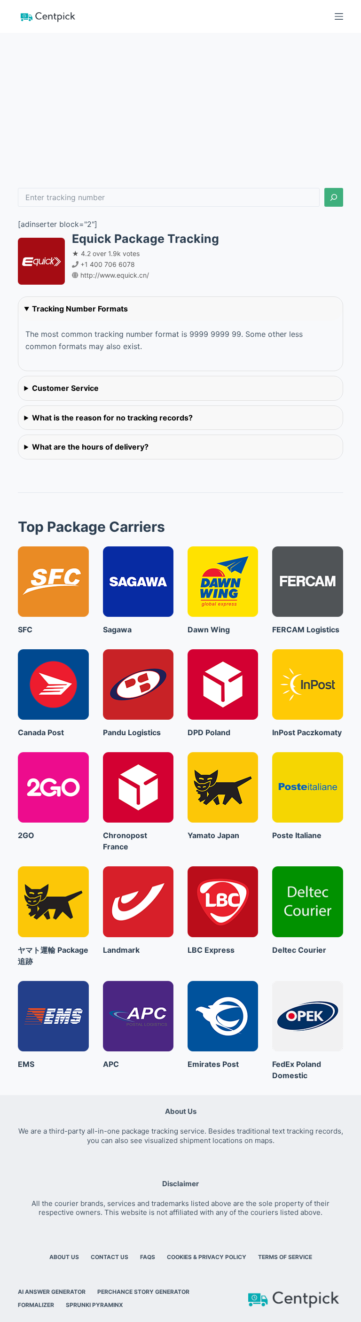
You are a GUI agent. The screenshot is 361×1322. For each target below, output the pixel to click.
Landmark (121, 950)
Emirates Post (213, 1064)
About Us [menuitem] (64, 1256)
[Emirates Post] (223, 1016)
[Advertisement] (180, 103)
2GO (26, 835)
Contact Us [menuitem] (109, 1256)
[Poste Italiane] (307, 787)
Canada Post (41, 732)
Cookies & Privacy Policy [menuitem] (206, 1256)
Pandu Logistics (132, 732)
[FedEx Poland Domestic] (307, 1016)
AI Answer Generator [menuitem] (52, 1291)
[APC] (138, 1016)
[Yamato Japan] (223, 787)
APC (111, 1064)
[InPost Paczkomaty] (307, 684)
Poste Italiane (297, 835)
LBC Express (211, 950)
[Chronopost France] (138, 787)
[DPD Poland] (223, 684)
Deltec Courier (299, 950)
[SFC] (53, 581)
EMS (26, 1064)
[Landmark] (138, 901)
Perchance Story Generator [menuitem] (143, 1291)
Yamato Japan (213, 835)
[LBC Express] (223, 901)
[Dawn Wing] (223, 581)
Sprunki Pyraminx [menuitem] (94, 1304)
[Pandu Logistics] (138, 684)
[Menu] (339, 16)
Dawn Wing (209, 629)
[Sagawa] (138, 581)
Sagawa (117, 629)
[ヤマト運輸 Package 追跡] (53, 901)
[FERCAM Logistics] (307, 581)
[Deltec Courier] (307, 901)
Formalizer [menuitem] (36, 1304)
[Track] (333, 197)
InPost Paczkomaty (307, 732)
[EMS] (53, 1016)
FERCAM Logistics (305, 629)
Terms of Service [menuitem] (285, 1256)
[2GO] (53, 787)
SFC (25, 629)
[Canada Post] (53, 684)
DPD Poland (209, 732)
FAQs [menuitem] (147, 1256)
